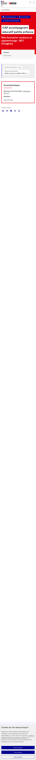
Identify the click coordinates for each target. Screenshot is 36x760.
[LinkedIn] (11, 110)
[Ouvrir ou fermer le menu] (33, 2)
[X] (15, 110)
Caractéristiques (7, 55)
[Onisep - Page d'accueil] (12, 3)
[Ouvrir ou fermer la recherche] (30, 2)
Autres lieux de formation (12, 20)
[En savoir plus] (27, 73)
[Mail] (7, 110)
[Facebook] (19, 110)
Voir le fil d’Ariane (5, 9)
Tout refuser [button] (18, 752)
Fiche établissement (10, 17)
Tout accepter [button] (18, 748)
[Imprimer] (3, 110)
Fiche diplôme (25, 17)
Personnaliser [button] (18, 757)
